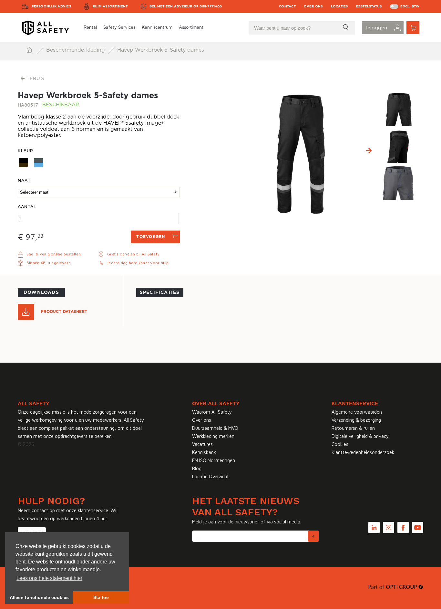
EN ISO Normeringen (213, 460)
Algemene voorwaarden (357, 412)
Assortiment (191, 28)
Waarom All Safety (212, 412)
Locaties (339, 6)
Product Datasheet (64, 312)
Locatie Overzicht (210, 476)
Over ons (313, 6)
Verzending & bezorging (356, 420)
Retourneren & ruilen (353, 428)
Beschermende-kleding (76, 50)
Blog (196, 468)
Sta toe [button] (101, 597)
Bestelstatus (369, 6)
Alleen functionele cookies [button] (39, 597)
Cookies (340, 444)
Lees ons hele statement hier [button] (49, 578)
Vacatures (202, 444)
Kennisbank (204, 452)
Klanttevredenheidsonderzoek (363, 452)
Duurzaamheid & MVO (215, 428)
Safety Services (119, 28)
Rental (90, 28)
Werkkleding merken (213, 436)
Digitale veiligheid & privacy (360, 436)
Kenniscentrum (157, 28)
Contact (287, 6)
